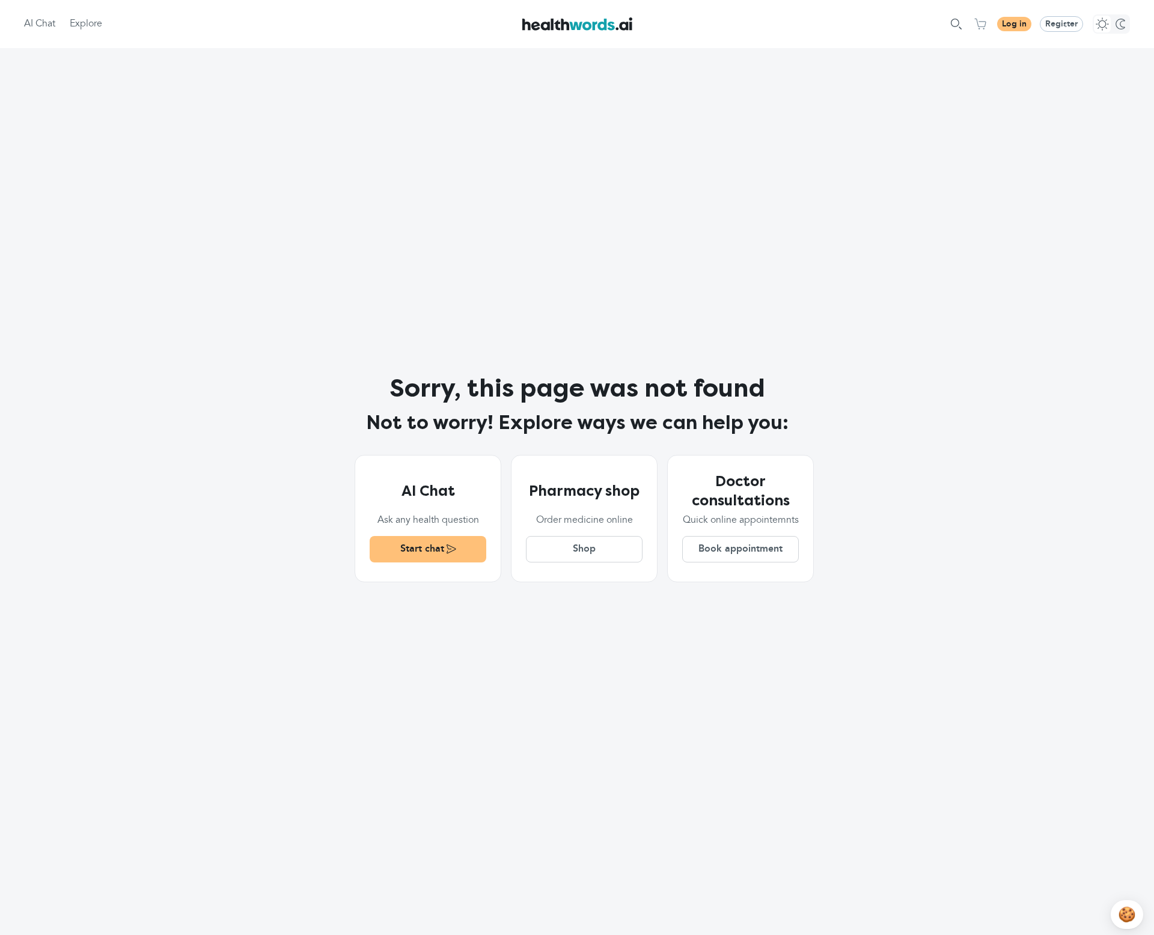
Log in (1014, 24)
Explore (86, 24)
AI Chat (39, 24)
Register (1061, 24)
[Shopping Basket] (980, 24)
